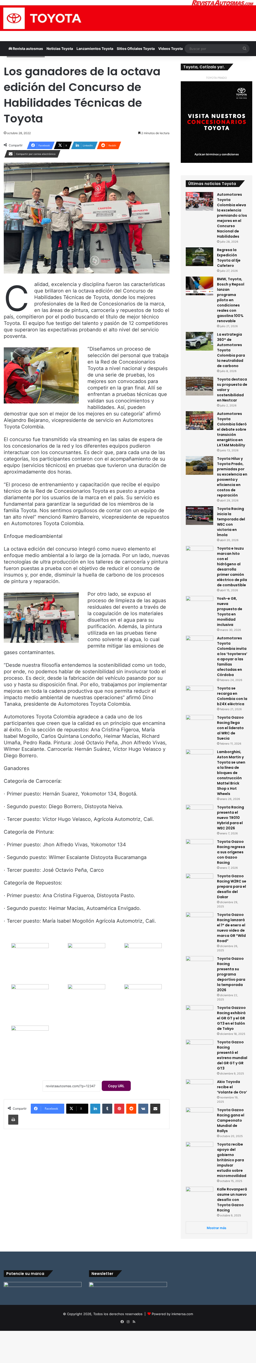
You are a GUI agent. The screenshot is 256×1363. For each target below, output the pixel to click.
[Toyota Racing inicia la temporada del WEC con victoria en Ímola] (199, 515)
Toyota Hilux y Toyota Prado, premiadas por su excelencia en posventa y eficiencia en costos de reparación (232, 477)
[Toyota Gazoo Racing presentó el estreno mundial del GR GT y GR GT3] (199, 1049)
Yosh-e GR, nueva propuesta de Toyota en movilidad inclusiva (229, 611)
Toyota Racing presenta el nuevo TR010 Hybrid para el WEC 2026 (230, 818)
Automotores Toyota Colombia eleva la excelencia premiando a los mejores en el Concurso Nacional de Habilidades (232, 215)
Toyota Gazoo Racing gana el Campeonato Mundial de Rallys (230, 1120)
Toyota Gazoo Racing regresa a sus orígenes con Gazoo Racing (231, 852)
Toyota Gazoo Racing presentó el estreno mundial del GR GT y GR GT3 (232, 1055)
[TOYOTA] (128, 15)
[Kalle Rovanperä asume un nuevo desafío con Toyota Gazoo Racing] (199, 1196)
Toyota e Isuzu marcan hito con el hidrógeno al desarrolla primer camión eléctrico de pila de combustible (232, 566)
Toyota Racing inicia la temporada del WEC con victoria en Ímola (231, 521)
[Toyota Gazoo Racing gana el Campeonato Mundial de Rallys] (199, 1116)
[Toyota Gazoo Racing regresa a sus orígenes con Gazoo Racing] (199, 848)
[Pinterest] (119, 1109)
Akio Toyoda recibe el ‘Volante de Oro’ (232, 1087)
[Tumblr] (107, 1109)
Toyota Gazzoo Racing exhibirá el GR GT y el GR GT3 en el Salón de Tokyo (231, 1018)
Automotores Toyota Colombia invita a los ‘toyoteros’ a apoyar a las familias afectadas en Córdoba (232, 656)
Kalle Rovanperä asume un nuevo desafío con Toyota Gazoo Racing (232, 1200)
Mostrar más (216, 1228)
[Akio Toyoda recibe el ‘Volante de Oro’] (199, 1088)
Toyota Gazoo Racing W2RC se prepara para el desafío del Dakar (231, 886)
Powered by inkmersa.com (172, 1314)
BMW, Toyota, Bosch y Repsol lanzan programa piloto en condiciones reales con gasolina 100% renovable (230, 300)
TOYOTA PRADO (216, 78)
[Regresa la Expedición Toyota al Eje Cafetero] (199, 256)
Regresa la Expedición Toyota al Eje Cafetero (228, 257)
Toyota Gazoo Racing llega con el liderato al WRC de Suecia (230, 728)
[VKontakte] (143, 1109)
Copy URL (116, 1086)
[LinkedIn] (95, 1109)
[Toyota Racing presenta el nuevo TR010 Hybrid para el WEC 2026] (199, 814)
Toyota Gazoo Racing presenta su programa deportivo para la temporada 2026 (231, 974)
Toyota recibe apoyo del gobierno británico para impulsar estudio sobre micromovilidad (231, 1160)
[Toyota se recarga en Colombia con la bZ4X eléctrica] (199, 695)
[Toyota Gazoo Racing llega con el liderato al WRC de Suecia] (199, 724)
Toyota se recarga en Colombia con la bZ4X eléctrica (232, 696)
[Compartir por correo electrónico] (155, 1109)
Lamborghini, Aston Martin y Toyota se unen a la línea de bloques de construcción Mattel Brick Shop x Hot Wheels (231, 772)
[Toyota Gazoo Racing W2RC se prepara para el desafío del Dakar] (199, 883)
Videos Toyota (170, 48)
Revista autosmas (27, 48)
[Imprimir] (13, 1120)
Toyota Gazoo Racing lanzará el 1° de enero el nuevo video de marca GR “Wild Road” (231, 927)
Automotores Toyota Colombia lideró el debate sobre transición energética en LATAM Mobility (232, 429)
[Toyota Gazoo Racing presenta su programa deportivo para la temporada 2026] (199, 965)
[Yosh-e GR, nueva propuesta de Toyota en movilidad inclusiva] (199, 605)
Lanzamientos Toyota (94, 48)
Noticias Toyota (59, 48)
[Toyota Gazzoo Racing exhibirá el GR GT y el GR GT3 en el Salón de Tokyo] (199, 1014)
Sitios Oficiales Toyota (136, 48)
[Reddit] (131, 1109)
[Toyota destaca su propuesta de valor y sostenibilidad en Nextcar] (199, 386)
